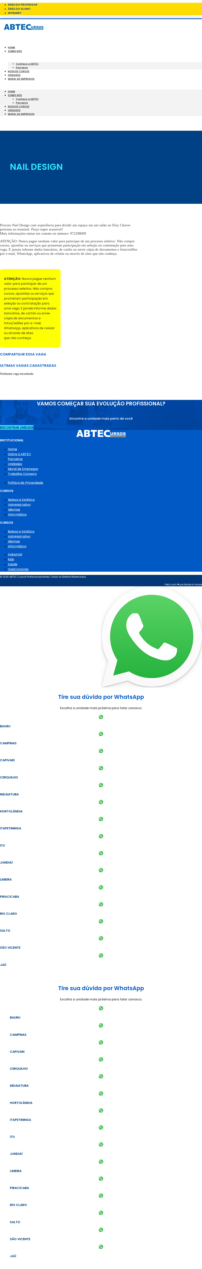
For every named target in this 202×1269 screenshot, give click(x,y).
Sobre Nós (15, 51)
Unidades (14, 75)
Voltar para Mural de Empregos (25, 262)
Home (11, 47)
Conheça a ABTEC (27, 64)
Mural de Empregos (21, 79)
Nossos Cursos (18, 71)
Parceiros (22, 67)
